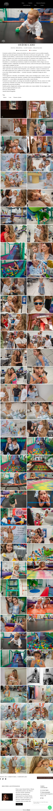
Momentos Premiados (40, 3)
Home (23, 3)
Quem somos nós (26, 5)
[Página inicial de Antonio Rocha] (9, 4)
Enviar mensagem (46, 792)
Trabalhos (30, 3)
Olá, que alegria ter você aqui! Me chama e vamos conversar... (40, 803)
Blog (35, 5)
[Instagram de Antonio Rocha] (42, 798)
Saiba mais (19, 804)
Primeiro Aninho (17, 97)
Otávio (4, 97)
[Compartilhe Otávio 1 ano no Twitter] (3, 779)
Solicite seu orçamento (45, 777)
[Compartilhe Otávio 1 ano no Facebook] (0, 779)
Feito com (26, 809)
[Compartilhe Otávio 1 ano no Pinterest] (5, 779)
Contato (42, 5)
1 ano (10, 97)
